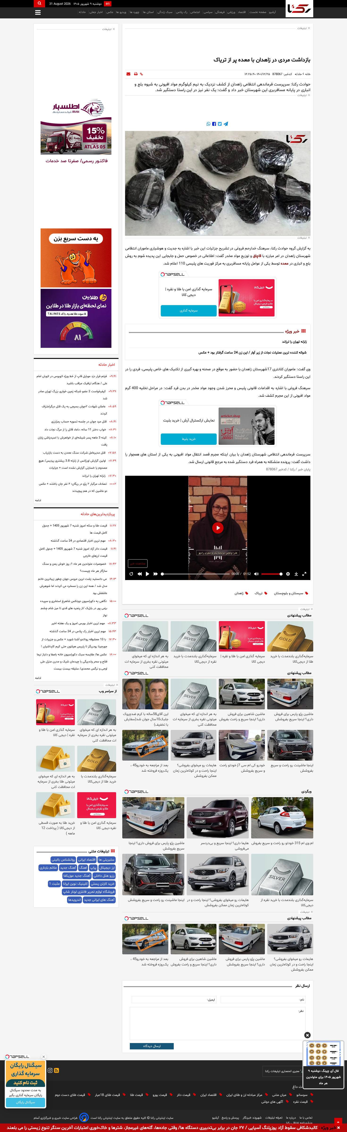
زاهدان (239, 593)
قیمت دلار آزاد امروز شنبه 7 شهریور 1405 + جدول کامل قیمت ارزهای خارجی (73, 552)
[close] (338, 1128)
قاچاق (257, 256)
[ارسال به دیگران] (128, 74)
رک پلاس (181, 12)
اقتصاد (242, 12)
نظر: (301, 1011)
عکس (109, 12)
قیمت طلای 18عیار (108, 1095)
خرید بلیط (189, 439)
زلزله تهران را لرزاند (294, 342)
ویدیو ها (121, 12)
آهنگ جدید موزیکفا (76, 876)
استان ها (149, 12)
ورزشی (231, 12)
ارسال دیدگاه (152, 1046)
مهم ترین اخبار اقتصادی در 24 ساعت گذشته (78, 541)
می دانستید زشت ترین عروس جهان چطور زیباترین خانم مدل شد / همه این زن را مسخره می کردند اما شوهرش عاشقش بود (72, 586)
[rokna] (299, 8)
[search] (39, 3)
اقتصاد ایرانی (86, 860)
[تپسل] (162, 274)
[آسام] (84, 1118)
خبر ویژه (292, 331)
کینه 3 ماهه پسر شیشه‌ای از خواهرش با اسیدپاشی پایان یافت (72, 441)
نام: (302, 1000)
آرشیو (272, 12)
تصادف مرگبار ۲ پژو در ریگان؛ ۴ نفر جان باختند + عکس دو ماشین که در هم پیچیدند (73, 487)
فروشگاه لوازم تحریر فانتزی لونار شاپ (88, 892)
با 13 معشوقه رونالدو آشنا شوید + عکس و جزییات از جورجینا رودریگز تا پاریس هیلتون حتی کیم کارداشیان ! (74, 643)
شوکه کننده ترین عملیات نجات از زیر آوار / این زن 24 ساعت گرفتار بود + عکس (253, 352)
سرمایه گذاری (189, 310)
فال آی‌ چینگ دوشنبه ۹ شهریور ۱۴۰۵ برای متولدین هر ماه (323, 1077)
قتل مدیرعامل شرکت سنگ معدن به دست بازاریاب (74, 453)
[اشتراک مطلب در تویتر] (219, 124)
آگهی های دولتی (272, 1102)
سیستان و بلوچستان (288, 593)
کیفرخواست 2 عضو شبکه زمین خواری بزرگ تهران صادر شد (72, 395)
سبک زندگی (165, 12)
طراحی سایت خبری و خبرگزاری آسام (55, 1118)
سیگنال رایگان (25, 1102)
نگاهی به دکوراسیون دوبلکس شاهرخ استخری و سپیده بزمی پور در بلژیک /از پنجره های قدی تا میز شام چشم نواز (73, 608)
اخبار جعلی (96, 12)
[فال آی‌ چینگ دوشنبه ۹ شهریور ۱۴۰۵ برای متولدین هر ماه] (323, 1053)
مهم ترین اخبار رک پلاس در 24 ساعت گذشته (78, 631)
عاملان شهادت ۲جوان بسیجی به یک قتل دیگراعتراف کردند (74, 410)
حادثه (83, 12)
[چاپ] (136, 74)
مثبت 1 (54, 884)
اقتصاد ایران (208, 1095)
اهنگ (83, 868)
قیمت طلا (137, 1095)
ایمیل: (211, 1000)
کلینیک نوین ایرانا (75, 884)
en (108, 3)
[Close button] (43, 1056)
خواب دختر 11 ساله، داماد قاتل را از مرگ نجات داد (75, 430)
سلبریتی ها (106, 860)
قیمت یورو (160, 1095)
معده (284, 263)
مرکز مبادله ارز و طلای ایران (244, 1095)
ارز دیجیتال (107, 868)
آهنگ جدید (68, 868)
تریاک (258, 593)
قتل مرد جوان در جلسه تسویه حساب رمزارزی (78, 422)
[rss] (55, 1071)
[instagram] (49, 1071)
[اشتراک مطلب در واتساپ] (208, 124)
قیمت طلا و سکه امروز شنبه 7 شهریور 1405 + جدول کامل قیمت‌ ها (74, 529)
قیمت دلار (184, 1095)
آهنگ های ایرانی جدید (99, 900)
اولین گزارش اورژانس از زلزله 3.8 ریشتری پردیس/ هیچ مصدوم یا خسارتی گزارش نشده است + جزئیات (73, 464)
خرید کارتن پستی (102, 884)
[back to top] (338, 1121)
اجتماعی (195, 12)
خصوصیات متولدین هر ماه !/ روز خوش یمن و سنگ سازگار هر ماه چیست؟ (74, 567)
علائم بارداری (48, 868)
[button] (307, 1036)
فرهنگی (219, 12)
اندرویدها (74, 900)
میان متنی (279, 1095)
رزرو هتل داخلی (104, 876)
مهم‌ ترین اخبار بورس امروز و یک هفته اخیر (78, 623)
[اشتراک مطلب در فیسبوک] (213, 124)
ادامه (38, 500)
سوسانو (302, 1095)
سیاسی (208, 12)
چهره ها (135, 12)
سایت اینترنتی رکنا (161, 1118)
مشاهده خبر (137, 564)
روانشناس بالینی (63, 860)
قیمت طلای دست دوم (70, 1095)
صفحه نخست (258, 12)
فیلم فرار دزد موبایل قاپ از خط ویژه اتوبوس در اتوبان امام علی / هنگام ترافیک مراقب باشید (72, 380)
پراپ (93, 868)
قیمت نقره (301, 1102)
